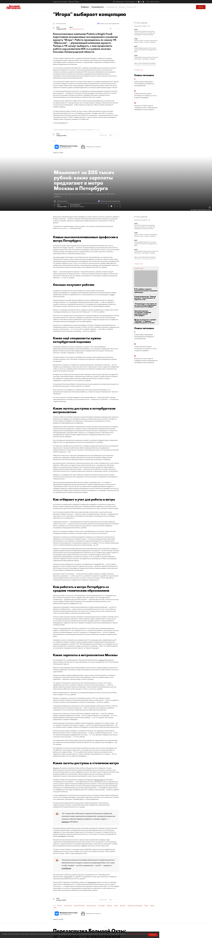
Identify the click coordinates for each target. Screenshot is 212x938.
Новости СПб (67, 906)
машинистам (98, 779)
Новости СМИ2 (58, 152)
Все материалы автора (77, 29)
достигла (67, 876)
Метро (116, 906)
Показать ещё (138, 70)
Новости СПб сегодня (79, 906)
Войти (201, 7)
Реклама (122, 7)
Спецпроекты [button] (97, 7)
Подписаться (120, 1)
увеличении (92, 882)
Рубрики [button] (85, 7)
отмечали (65, 821)
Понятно (153, 935)
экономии (61, 836)
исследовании (66, 868)
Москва (146, 906)
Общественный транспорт (135, 906)
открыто (101, 660)
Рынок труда (101, 906)
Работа (152, 906)
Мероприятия (111, 7)
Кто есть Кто (131, 7)
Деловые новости (91, 906)
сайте (112, 294)
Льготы (55, 768)
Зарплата (109, 906)
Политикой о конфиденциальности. (137, 934)
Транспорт (123, 906)
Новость (59, 906)
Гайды (55, 908)
